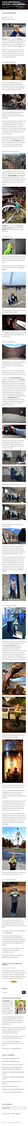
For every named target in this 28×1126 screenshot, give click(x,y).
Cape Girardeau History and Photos (13, 3)
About (3, 1122)
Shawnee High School (11, 1086)
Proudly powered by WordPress (13, 1122)
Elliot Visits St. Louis (8, 19)
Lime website (8, 932)
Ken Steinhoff (5, 1058)
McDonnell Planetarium (10, 645)
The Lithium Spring (18, 1064)
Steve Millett (5, 1061)
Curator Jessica (12, 175)
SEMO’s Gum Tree (15, 1058)
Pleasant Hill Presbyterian (17, 1089)
